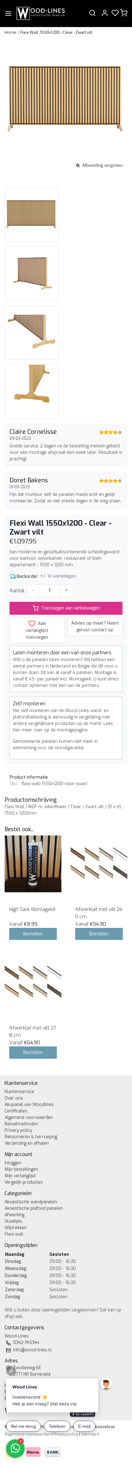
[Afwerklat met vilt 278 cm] (33, 982)
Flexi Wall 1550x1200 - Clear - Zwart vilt (56, 32)
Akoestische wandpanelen (31, 1202)
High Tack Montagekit (32, 909)
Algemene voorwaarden (29, 1117)
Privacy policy (18, 1130)
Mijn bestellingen (21, 1169)
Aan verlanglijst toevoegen (37, 630)
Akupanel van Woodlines (29, 1105)
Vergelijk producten (24, 1182)
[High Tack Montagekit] (33, 863)
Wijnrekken (16, 1228)
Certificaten (16, 1111)
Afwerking (14, 1215)
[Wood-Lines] (40, 13)
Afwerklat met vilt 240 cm (98, 913)
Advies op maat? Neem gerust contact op (95, 626)
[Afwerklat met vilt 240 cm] (99, 863)
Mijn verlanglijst (20, 1176)
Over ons (14, 1098)
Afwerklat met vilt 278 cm (32, 1031)
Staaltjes (13, 1221)
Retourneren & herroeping (31, 1137)
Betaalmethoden (21, 1124)
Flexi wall (14, 1234)
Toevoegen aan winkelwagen (70, 608)
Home (10, 32)
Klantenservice (19, 1092)
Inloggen (13, 1163)
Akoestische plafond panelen (34, 1208)
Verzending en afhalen (27, 1143)
